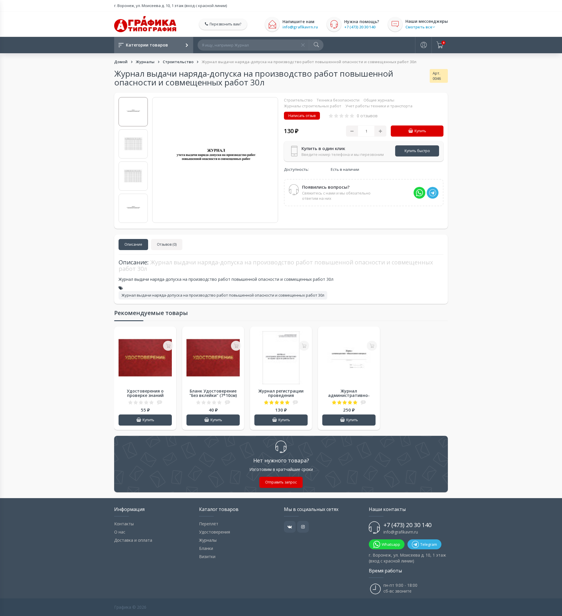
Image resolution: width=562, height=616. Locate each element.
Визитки (207, 556)
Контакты (124, 523)
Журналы (145, 61)
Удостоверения (214, 532)
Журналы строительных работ (312, 106)
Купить (420, 130)
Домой (121, 61)
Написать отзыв (302, 115)
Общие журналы (379, 100)
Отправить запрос (281, 482)
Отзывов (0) (167, 244)
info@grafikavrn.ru (300, 27)
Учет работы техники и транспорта (378, 106)
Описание (133, 244)
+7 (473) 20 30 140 (359, 27)
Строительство (178, 61)
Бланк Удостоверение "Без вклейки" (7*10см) (213, 393)
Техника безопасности (338, 100)
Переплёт (208, 523)
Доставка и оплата (133, 540)
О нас (119, 532)
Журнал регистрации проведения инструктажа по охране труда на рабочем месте (281, 397)
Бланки (206, 548)
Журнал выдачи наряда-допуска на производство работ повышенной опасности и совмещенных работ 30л (222, 295)
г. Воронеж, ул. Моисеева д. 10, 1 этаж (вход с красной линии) (170, 5)
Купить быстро (417, 150)
